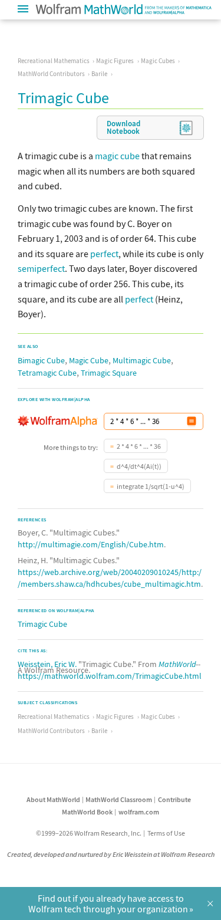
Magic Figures (115, 61)
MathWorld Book (87, 811)
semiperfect (41, 268)
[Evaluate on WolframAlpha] (191, 421)
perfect (104, 253)
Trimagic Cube (42, 624)
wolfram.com (138, 811)
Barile (99, 74)
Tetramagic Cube (47, 372)
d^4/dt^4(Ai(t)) (139, 466)
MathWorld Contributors (51, 74)
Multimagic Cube (142, 360)
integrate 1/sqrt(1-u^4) (150, 486)
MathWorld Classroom (118, 799)
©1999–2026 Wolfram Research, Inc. (88, 833)
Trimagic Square (109, 372)
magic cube (117, 156)
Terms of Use (166, 833)
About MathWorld (53, 799)
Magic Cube (88, 360)
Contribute (174, 799)
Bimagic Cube (41, 360)
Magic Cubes (158, 61)
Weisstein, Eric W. (47, 664)
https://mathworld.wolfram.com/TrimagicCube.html (110, 676)
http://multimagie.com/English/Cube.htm (91, 544)
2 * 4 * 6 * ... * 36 (139, 446)
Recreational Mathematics (54, 61)
